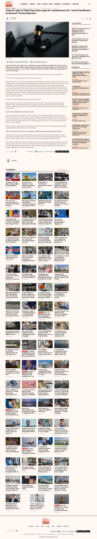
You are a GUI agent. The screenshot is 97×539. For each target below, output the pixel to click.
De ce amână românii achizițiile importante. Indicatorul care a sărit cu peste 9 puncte (44, 258)
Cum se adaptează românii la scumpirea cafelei (28, 487)
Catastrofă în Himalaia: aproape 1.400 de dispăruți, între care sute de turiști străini (45, 333)
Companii (57, 4)
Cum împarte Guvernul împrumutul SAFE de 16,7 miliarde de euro (13, 332)
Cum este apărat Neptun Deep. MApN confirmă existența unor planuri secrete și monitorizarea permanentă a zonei (29, 451)
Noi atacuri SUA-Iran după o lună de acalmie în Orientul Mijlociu (12, 183)
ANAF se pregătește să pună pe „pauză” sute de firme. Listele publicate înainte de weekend (37, 506)
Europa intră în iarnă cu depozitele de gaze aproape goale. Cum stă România (61, 203)
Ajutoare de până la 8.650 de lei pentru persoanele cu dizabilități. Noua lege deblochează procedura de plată (29, 258)
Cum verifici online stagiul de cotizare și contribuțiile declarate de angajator (28, 333)
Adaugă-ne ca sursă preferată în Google (18, 62)
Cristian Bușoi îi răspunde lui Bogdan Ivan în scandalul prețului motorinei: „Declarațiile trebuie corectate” (44, 449)
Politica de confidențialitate (30, 534)
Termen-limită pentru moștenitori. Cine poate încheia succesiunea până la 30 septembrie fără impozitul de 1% (61, 184)
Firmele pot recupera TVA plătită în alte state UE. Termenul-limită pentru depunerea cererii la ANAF (28, 313)
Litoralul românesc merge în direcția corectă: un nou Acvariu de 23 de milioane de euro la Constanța (45, 488)
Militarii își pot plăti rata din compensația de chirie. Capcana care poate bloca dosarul (12, 295)
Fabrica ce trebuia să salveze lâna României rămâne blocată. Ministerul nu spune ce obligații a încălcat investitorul (12, 412)
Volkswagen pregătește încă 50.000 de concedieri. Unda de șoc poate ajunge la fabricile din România (29, 203)
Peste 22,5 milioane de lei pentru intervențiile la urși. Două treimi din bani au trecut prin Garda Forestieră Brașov (45, 315)
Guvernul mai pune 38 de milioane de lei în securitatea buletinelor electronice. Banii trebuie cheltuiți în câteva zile (61, 313)
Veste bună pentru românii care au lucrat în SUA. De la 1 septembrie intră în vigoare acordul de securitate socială (13, 221)
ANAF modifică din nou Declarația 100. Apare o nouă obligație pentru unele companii (61, 469)
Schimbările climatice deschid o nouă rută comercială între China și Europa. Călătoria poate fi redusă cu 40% (12, 488)
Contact (58, 534)
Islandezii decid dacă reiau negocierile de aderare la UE (12, 257)
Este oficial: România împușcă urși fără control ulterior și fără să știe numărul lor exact (28, 353)
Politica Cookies (40, 534)
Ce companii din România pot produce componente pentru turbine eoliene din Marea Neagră (60, 352)
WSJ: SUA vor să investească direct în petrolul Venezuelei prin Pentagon (13, 203)
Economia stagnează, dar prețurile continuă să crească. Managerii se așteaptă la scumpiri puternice (45, 295)
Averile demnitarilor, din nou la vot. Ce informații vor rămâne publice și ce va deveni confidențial (61, 392)
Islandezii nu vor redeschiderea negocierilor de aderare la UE (45, 184)
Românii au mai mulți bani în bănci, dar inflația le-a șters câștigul (45, 430)
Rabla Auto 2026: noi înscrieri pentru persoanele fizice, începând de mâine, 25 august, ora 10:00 (12, 469)
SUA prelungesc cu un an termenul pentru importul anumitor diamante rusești (61, 258)
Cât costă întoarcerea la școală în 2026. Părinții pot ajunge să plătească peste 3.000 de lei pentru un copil (13, 240)
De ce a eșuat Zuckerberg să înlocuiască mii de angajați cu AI (59, 221)
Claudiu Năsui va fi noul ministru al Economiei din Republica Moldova (28, 430)
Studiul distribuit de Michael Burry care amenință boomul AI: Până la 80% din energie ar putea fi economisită (13, 506)
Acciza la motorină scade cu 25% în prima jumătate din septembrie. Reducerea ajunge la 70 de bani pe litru (13, 276)
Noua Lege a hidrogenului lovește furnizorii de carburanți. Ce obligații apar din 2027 (29, 410)
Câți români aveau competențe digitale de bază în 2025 (45, 409)
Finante (32, 4)
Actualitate (24, 4)
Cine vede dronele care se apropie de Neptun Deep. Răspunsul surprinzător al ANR (61, 508)
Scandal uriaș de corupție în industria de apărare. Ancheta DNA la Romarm (61, 276)
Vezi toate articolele (62, 169)
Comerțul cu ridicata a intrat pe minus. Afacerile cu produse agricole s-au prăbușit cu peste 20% (28, 392)
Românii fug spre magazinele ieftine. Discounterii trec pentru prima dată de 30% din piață (45, 276)
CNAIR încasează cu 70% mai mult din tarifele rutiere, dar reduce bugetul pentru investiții (29, 221)
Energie (45, 4)
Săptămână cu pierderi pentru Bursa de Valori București (44, 202)
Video (39, 4)
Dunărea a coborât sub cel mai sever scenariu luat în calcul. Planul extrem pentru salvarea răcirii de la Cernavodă (12, 313)
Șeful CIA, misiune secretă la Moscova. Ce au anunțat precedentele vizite (13, 372)
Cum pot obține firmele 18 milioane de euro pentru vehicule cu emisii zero (12, 431)
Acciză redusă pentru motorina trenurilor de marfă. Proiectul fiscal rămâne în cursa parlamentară (45, 469)
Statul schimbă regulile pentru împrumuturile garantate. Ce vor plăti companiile (61, 410)
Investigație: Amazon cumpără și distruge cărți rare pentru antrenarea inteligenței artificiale (12, 449)
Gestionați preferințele (50, 534)
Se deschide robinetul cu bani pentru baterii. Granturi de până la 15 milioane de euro (60, 449)
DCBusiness (8, 8)
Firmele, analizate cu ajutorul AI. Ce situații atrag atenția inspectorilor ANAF (12, 392)
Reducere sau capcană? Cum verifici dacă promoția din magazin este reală (29, 240)
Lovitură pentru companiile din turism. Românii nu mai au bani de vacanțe (44, 372)
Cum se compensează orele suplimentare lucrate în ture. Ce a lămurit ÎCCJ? (60, 240)
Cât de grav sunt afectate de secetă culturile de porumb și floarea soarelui (28, 184)
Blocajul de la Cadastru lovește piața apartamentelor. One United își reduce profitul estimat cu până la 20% (13, 352)
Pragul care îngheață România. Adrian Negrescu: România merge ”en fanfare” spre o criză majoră (28, 374)
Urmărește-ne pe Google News (39, 62)
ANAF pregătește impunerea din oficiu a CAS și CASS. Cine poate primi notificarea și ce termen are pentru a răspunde (61, 431)
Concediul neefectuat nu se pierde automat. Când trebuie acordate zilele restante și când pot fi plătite (45, 221)
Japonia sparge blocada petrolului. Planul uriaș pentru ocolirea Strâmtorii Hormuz (45, 392)
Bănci (51, 4)
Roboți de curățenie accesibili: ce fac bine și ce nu (29, 468)
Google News (41, 151)
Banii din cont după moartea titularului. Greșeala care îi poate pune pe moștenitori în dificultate (44, 240)
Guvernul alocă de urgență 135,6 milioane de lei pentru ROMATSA (29, 275)
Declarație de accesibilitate (67, 534)
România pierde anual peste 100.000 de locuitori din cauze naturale (60, 295)
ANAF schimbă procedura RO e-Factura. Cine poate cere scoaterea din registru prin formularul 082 (45, 352)
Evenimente (66, 4)
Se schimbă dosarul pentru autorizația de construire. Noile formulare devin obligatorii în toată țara (61, 333)
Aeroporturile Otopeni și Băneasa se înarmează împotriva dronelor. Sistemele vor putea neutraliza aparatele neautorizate (61, 488)
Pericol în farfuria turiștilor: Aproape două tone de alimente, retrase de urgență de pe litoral (61, 372)
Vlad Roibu (14, 18)
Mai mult (76, 4)
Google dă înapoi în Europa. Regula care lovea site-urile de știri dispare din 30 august (28, 295)
